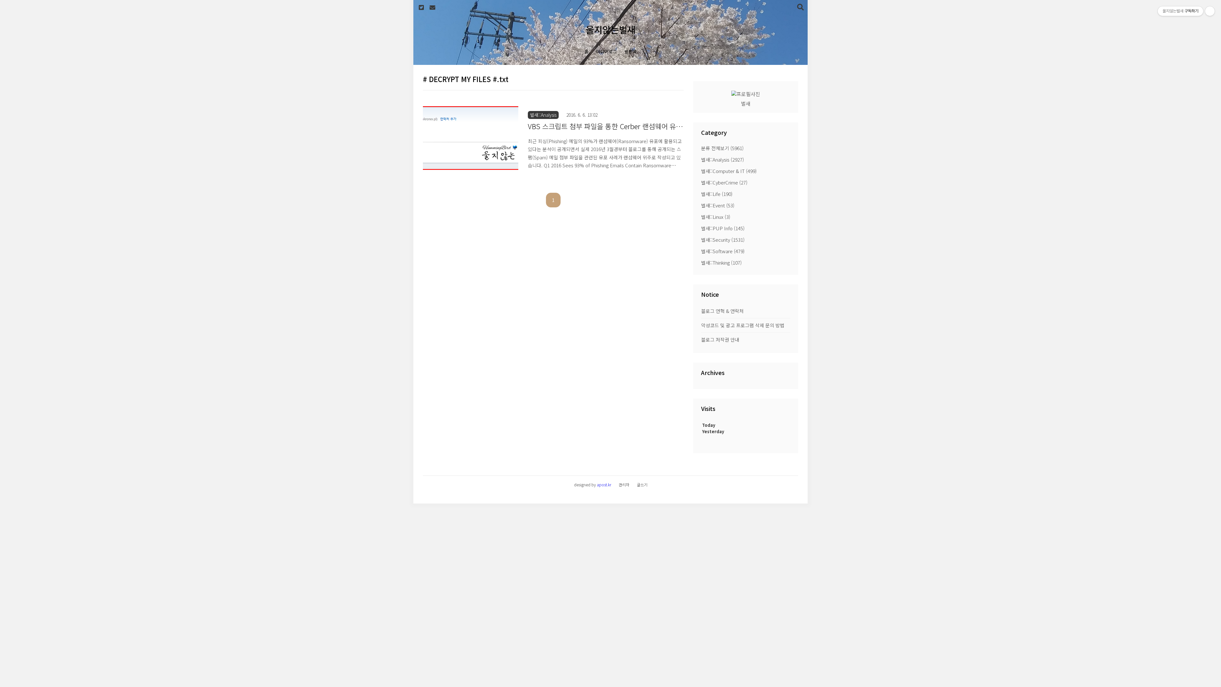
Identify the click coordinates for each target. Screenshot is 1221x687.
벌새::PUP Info (723, 228)
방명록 (630, 51)
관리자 (624, 484)
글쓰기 (642, 484)
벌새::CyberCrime (724, 182)
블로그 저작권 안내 (720, 339)
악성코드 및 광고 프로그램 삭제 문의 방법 (742, 325)
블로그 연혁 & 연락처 (722, 311)
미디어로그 (606, 51)
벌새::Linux (715, 216)
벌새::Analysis (722, 159)
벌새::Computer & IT (729, 171)
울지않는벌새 (610, 29)
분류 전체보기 (722, 148)
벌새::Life (717, 194)
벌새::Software (723, 251)
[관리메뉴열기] (1210, 11)
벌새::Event (718, 205)
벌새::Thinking (721, 262)
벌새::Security (723, 239)
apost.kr (604, 484)
